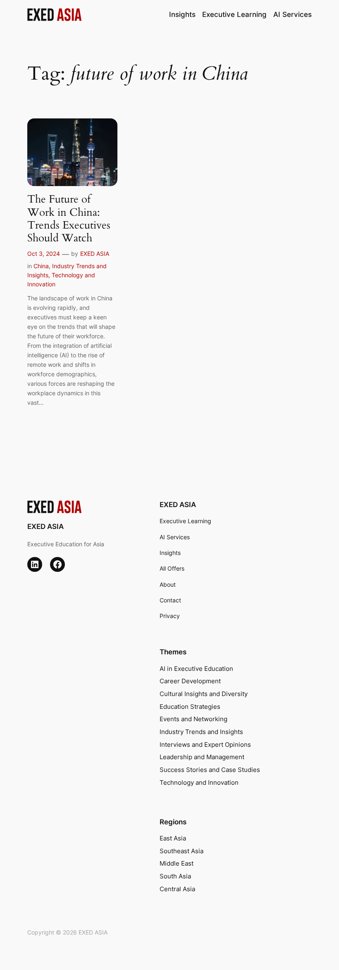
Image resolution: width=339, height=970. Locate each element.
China (41, 265)
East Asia (173, 838)
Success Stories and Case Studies (210, 770)
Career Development (190, 681)
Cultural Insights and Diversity (204, 694)
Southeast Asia (181, 851)
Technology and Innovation (199, 782)
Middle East (176, 863)
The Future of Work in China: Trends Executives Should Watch (68, 218)
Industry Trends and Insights (201, 732)
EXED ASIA (94, 253)
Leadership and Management (202, 757)
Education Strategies (190, 706)
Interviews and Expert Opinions (205, 744)
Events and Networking (193, 719)
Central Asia (177, 889)
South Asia (175, 876)
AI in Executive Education (196, 669)
